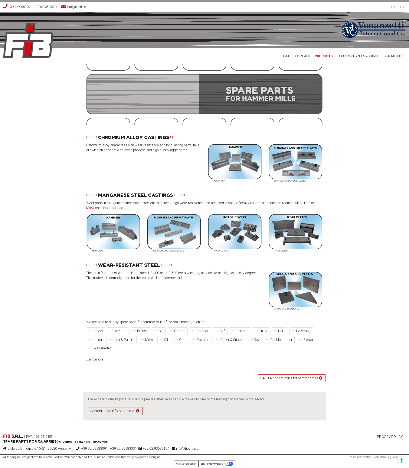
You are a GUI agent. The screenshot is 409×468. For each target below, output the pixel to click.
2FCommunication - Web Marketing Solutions (376, 457)
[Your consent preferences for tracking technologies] (401, 460)
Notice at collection (186, 463)
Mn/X (90, 208)
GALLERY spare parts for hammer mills (289, 378)
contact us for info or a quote (113, 411)
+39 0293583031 (45, 7)
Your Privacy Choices (212, 463)
